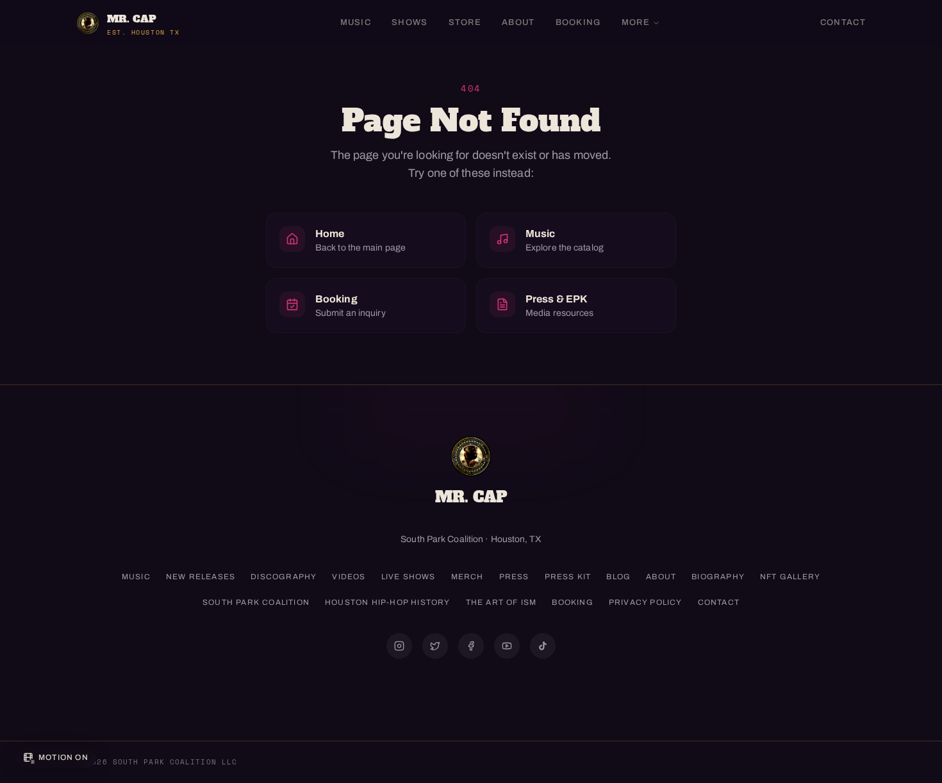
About (518, 22)
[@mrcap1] (435, 646)
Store (465, 22)
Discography (284, 576)
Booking (578, 22)
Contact (843, 22)
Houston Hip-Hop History (387, 602)
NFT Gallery (790, 576)
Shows (410, 22)
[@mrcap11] (471, 646)
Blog (618, 576)
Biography (718, 576)
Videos (348, 576)
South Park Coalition (256, 602)
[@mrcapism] (399, 646)
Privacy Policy (645, 602)
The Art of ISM (501, 602)
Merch (467, 576)
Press (514, 576)
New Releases (200, 576)
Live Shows (408, 576)
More (636, 22)
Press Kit (568, 576)
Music (356, 22)
